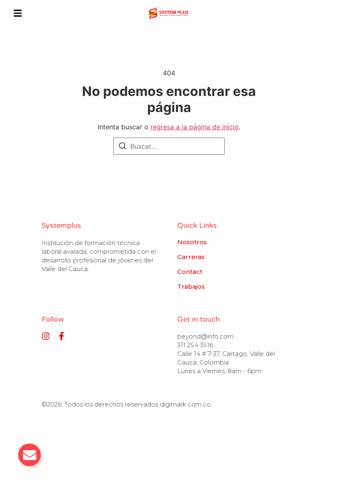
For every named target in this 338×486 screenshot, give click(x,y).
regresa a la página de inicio (194, 127)
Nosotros (192, 242)
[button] (17, 13)
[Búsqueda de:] (169, 146)
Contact (189, 272)
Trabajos (191, 286)
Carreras (191, 257)
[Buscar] (122, 147)
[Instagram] (46, 336)
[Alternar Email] (29, 455)
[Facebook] (61, 336)
